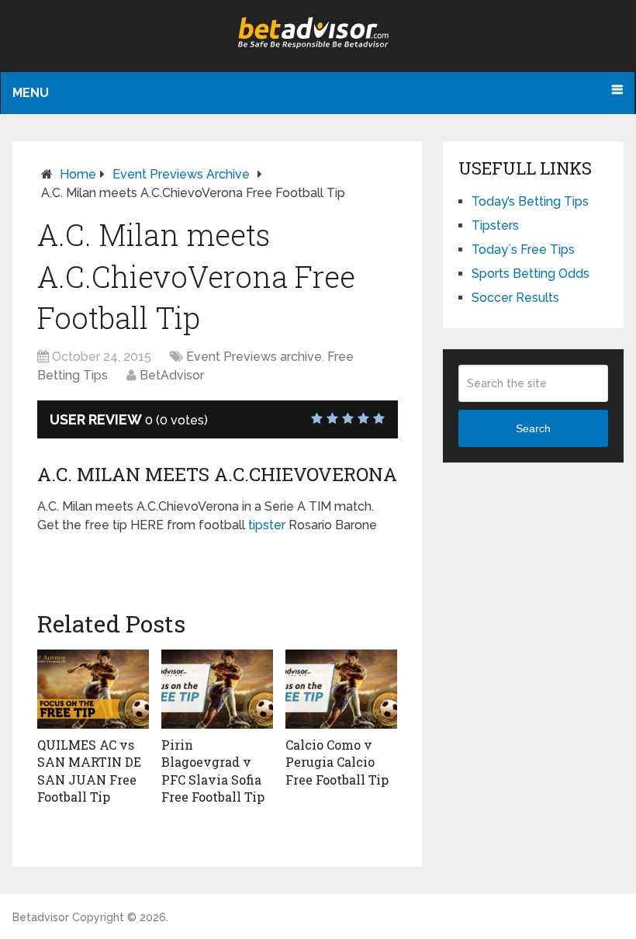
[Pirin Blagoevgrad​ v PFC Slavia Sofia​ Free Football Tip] (217, 689)
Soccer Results (515, 297)
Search (533, 428)
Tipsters (495, 225)
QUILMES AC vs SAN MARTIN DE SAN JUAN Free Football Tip (89, 770)
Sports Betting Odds (530, 273)
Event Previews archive (181, 174)
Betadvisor (40, 917)
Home (78, 174)
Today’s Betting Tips (530, 201)
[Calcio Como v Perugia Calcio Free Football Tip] (341, 689)
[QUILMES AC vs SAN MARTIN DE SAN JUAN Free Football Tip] (93, 689)
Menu (30, 92)
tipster (266, 525)
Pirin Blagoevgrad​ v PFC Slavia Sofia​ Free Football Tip (212, 770)
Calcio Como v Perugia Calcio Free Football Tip (337, 762)
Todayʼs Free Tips (523, 249)
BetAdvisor (172, 375)
